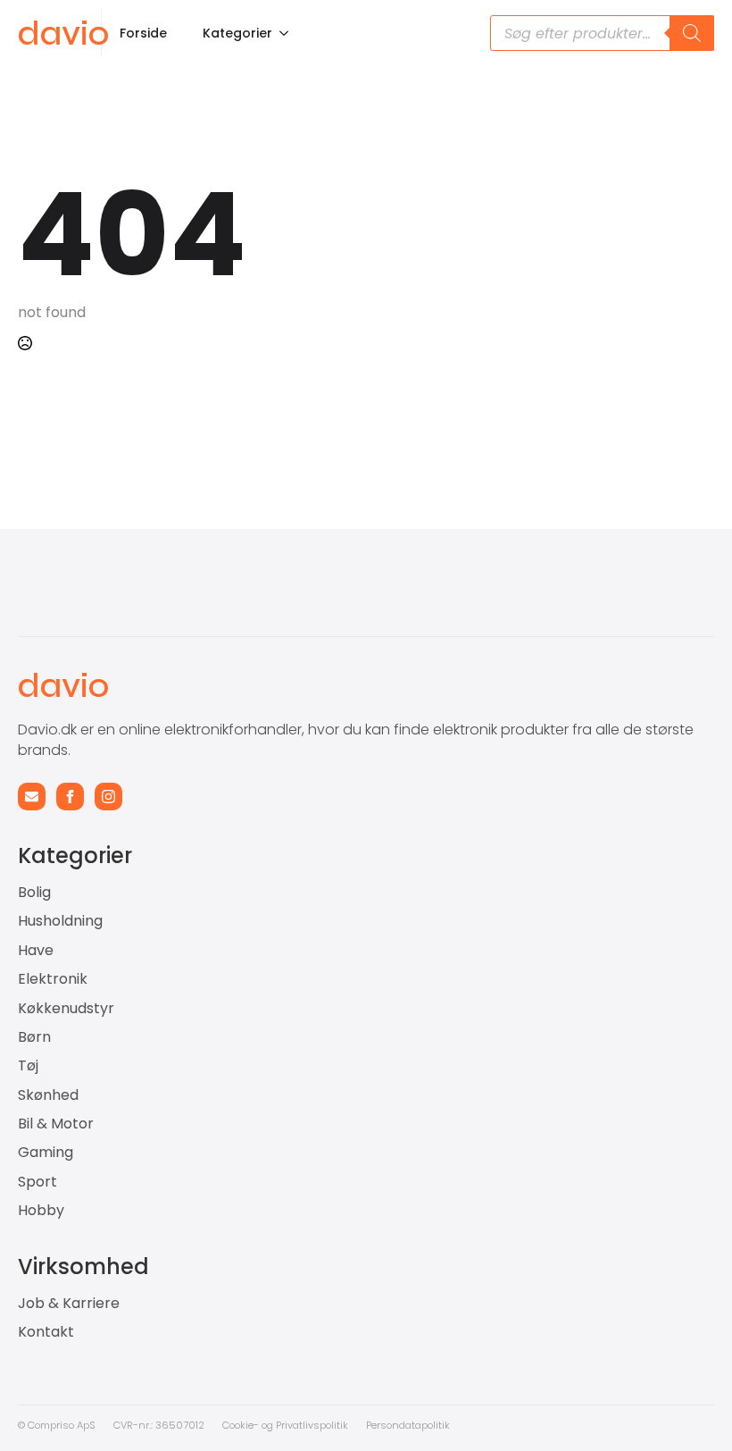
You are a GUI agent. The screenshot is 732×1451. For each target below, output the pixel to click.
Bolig (34, 892)
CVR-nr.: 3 (137, 1425)
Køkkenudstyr (66, 1009)
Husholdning (60, 921)
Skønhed (48, 1095)
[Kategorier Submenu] (289, 33)
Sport (37, 1182)
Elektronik (52, 979)
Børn (34, 1037)
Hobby (41, 1210)
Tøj (28, 1066)
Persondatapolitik (408, 1425)
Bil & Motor (56, 1124)
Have (36, 950)
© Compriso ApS (57, 1425)
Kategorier (237, 33)
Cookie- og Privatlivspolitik (285, 1425)
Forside (143, 33)
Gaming (45, 1152)
